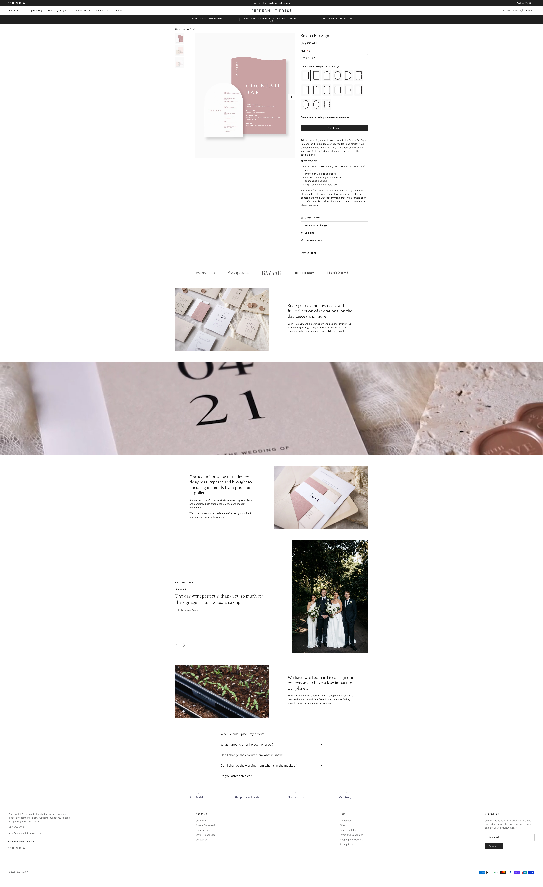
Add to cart (334, 128)
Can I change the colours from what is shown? (253, 755)
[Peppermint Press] (271, 10)
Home (178, 29)
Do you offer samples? (236, 776)
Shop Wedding (34, 10)
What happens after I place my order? (247, 744)
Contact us (201, 839)
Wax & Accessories (80, 10)
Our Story (201, 820)
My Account (346, 820)
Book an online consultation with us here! (271, 3)
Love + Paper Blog (206, 834)
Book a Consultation (206, 825)
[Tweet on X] (308, 253)
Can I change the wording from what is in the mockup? (259, 765)
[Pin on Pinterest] (315, 253)
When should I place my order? (242, 734)
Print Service (102, 10)
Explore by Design (57, 10)
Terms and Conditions (351, 834)
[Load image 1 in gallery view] (245, 95)
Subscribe (494, 846)
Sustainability (203, 830)
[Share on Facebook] (312, 253)
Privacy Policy (347, 844)
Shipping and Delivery (351, 839)
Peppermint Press (24, 872)
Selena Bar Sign (190, 29)
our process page (343, 190)
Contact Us (120, 10)
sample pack (359, 197)
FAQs (361, 190)
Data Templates (348, 830)
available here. (330, 184)
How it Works (15, 10)
